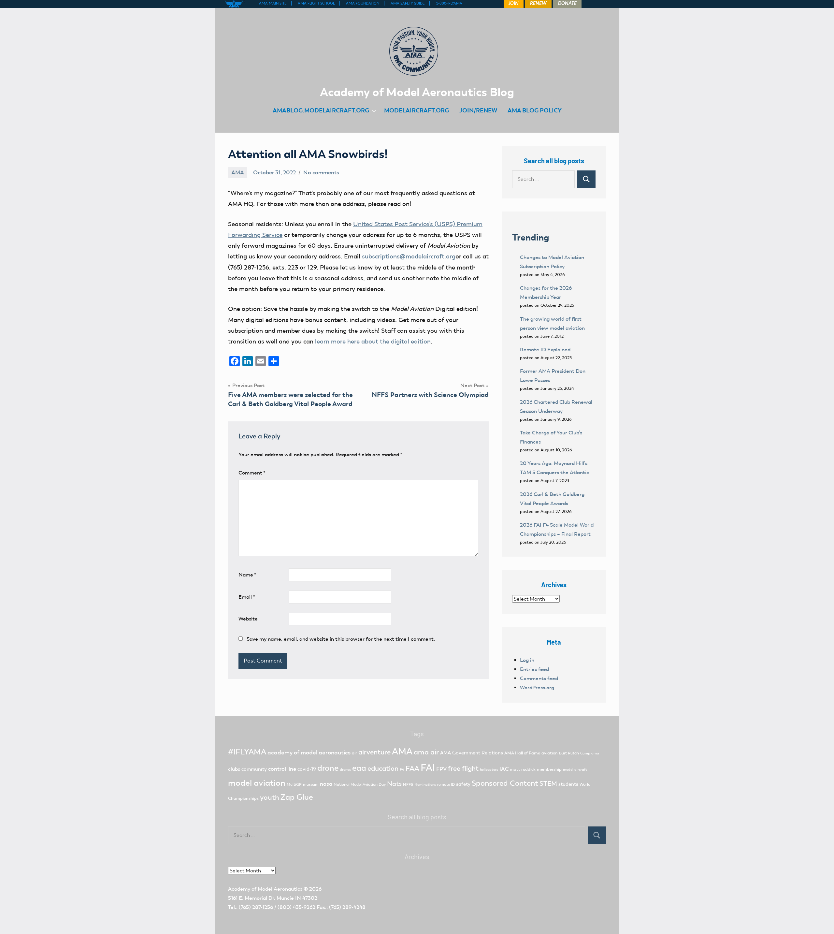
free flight (463, 768)
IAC (504, 769)
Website (248, 619)
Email (246, 597)
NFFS (408, 784)
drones (345, 769)
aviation (549, 753)
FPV (441, 769)
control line (282, 769)
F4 (402, 769)
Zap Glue (296, 797)
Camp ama (589, 753)
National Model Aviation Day (360, 784)
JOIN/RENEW (478, 110)
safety (463, 784)
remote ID (446, 784)
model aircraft (575, 769)
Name (247, 575)
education (382, 768)
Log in (527, 660)
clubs (234, 769)
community (254, 769)
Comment (252, 473)
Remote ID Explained (545, 349)
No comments (321, 172)
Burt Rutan (569, 753)
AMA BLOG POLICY (535, 110)
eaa (359, 768)
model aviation (256, 783)
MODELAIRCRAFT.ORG (416, 110)
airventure (374, 752)
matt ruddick (523, 769)
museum (311, 784)
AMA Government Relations (471, 753)
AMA (237, 172)
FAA (412, 768)
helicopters (489, 769)
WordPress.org (537, 687)
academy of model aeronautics (309, 752)
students (568, 784)
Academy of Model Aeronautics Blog (417, 92)
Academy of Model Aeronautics (265, 889)
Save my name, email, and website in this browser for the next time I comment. (341, 639)
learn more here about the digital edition (373, 341)
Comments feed (539, 678)
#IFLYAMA (247, 751)
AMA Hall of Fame (522, 753)
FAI (428, 767)
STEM (548, 783)
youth (269, 797)
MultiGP (294, 784)
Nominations (425, 784)
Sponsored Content (505, 783)
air (354, 753)
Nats (394, 783)
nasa (326, 784)
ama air (426, 752)
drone (327, 768)
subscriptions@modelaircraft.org (408, 256)
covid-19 (306, 769)
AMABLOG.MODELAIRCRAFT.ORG (321, 110)
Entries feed (534, 669)
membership (549, 769)
